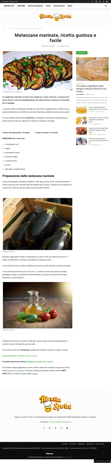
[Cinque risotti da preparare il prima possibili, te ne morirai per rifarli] (81, 110)
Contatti (64, 444)
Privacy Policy (99, 444)
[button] (106, 6)
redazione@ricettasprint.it (60, 422)
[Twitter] (103, 1)
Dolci (90, 123)
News (70, 6)
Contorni (21, 6)
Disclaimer (90, 444)
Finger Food (9, 6)
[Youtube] (107, 1)
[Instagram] (96, 1)
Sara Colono (50, 46)
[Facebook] (92, 1)
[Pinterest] (99, 1)
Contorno (11, 28)
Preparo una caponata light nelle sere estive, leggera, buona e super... (98, 130)
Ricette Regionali (35, 6)
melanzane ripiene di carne (20, 356)
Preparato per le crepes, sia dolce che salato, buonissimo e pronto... (99, 119)
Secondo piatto (79, 83)
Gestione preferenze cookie (102, 461)
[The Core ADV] (49, 454)
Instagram (20, 371)
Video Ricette (59, 6)
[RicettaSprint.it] (55, 17)
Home (4, 28)
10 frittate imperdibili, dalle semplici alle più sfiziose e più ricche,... (91, 89)
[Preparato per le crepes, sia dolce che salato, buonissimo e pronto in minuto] (81, 120)
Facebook (11, 371)
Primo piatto (92, 111)
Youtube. (35, 374)
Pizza (48, 6)
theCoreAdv (67, 457)
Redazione (81, 444)
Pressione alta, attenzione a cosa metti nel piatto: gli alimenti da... (98, 140)
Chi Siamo (72, 444)
